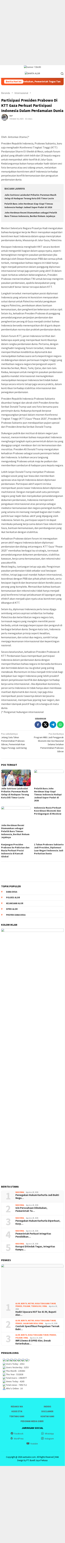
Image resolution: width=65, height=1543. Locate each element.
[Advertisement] (32, 32)
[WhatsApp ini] (60, 724)
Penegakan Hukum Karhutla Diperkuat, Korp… (37, 1222)
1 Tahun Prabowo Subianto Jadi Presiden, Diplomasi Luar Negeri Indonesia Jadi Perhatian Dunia (49, 849)
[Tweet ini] (45, 724)
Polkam (26, 1306)
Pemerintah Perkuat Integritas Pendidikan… (33, 1235)
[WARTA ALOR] (32, 73)
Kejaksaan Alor (14, 903)
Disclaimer (47, 1411)
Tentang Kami (16, 1416)
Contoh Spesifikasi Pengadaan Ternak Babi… (37, 1328)
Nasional (19, 1192)
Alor (17, 1303)
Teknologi (36, 1306)
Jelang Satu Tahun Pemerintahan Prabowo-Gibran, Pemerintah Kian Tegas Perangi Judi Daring (14, 740)
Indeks (47, 1406)
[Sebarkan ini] (38, 724)
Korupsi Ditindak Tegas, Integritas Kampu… (35, 1248)
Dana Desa (11, 891)
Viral (44, 1306)
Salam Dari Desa (30, 1323)
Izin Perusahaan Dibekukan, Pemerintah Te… (31, 1209)
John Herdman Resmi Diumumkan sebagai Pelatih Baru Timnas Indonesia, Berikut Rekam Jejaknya (15, 831)
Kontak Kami (47, 1416)
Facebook (18, 1433)
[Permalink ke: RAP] (4, 117)
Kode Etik (16, 1411)
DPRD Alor (12, 909)
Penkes (18, 1306)
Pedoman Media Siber (32, 1421)
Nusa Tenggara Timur (45, 1303)
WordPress (18, 1438)
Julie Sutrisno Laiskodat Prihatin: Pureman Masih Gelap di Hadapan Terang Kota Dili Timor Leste (15, 793)
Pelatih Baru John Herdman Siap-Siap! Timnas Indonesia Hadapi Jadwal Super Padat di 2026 (48, 794)
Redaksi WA (17, 1406)
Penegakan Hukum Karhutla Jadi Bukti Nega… (37, 1197)
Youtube (34, 1443)
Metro (31, 1303)
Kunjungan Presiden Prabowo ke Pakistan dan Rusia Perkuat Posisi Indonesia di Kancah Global (15, 850)
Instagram (49, 1438)
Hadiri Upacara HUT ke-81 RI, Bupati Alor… (35, 1313)
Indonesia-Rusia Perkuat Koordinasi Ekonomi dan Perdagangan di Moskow (47, 810)
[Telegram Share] (53, 724)
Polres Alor (13, 897)
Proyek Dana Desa (15, 914)
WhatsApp (49, 1433)
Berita (24, 1303)
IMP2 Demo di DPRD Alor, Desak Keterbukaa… (33, 1342)
